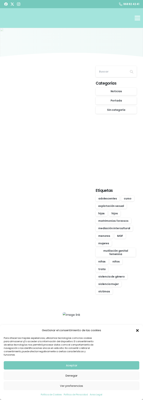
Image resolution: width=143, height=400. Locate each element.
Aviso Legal (96, 394)
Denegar (71, 376)
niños (116, 261)
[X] (12, 4)
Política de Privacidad (76, 394)
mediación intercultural (114, 228)
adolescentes (107, 198)
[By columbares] (56, 179)
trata (102, 269)
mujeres (103, 243)
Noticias (116, 91)
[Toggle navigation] (137, 18)
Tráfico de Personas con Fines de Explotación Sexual (23, 92)
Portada (116, 100)
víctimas (104, 291)
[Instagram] (18, 4)
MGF (120, 236)
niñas (102, 261)
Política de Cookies (51, 394)
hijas (101, 213)
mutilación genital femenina (115, 252)
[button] (137, 330)
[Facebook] (6, 4)
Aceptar (71, 365)
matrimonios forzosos (113, 221)
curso (127, 198)
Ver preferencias (71, 386)
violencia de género (111, 276)
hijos (115, 213)
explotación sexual (111, 206)
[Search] (132, 71)
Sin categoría (116, 110)
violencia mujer (108, 284)
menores (104, 236)
